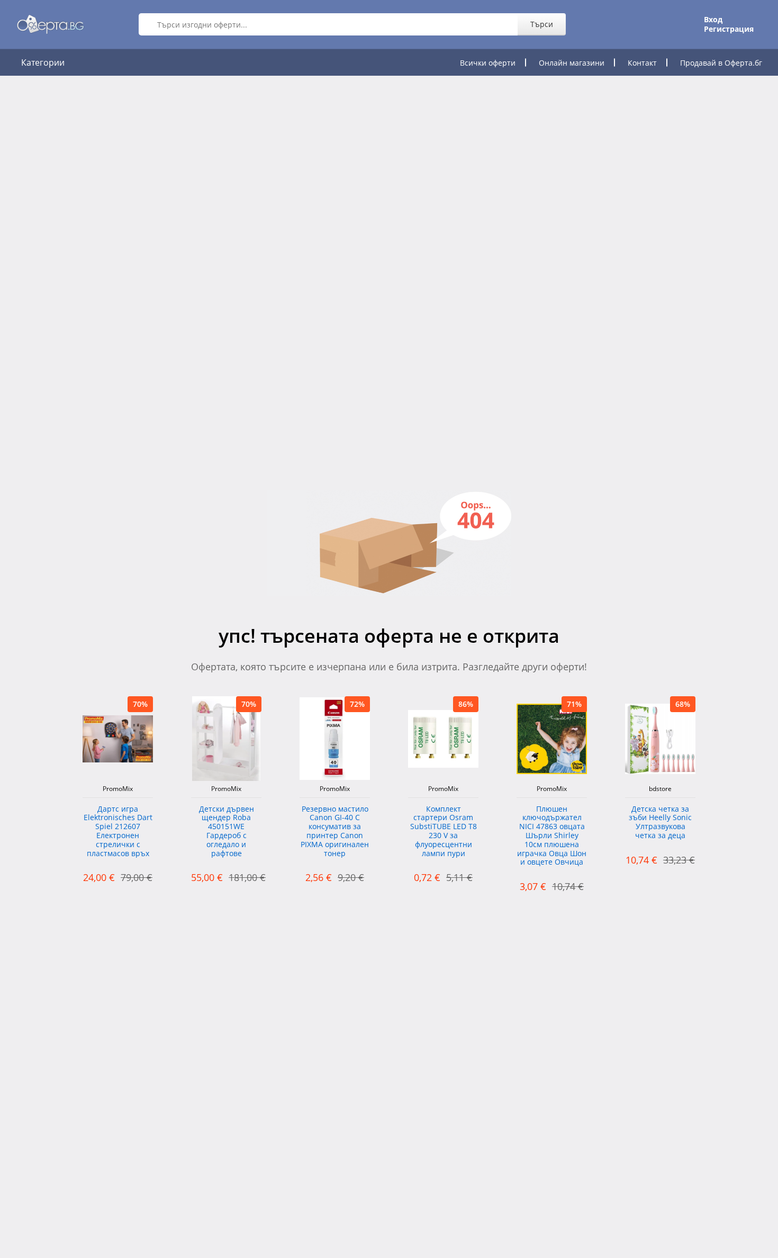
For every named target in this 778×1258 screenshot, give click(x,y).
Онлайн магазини (571, 63)
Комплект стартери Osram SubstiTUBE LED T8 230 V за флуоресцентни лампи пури (443, 831)
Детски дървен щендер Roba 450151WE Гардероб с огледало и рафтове (226, 831)
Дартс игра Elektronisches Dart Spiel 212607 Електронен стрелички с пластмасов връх (118, 831)
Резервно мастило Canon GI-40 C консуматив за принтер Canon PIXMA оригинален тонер (335, 831)
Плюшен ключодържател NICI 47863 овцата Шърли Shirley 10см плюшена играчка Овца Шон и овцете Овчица (551, 836)
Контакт (642, 63)
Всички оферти (487, 63)
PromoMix (118, 789)
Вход (713, 19)
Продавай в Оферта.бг (721, 63)
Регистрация (729, 29)
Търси (541, 24)
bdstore (660, 789)
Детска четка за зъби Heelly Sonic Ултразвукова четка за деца (660, 822)
